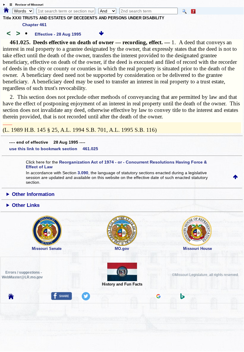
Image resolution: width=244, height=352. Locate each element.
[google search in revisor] (158, 296)
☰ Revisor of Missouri (25, 4)
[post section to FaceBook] (61, 298)
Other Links (26, 205)
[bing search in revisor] (182, 297)
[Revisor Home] (11, 297)
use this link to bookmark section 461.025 (53, 148)
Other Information (33, 194)
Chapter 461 (34, 24)
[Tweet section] (86, 298)
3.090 (83, 172)
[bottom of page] (101, 34)
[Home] (6, 10)
